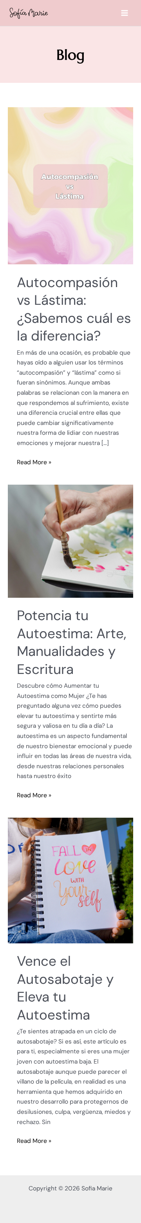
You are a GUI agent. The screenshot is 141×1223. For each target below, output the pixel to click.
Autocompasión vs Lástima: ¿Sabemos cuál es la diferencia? (74, 309)
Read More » (34, 462)
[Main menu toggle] (124, 13)
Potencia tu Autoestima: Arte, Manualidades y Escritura (71, 642)
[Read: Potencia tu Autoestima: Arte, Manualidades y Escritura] (70, 541)
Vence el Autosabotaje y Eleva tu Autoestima (65, 988)
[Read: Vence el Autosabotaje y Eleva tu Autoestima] (70, 880)
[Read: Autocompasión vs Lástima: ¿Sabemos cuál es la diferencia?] (70, 185)
